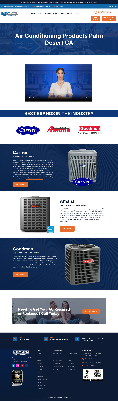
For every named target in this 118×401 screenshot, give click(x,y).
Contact (70, 13)
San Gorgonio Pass (59, 373)
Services (47, 13)
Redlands (71, 363)
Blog (63, 13)
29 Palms (55, 370)
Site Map (40, 389)
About (40, 13)
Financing (40, 366)
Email (51, 337)
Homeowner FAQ (42, 379)
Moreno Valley (58, 363)
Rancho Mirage (72, 354)
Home (33, 13)
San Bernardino (58, 366)
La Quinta (71, 357)
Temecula (71, 366)
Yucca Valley (72, 370)
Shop (39, 382)
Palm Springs (57, 354)
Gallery (56, 13)
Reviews (78, 13)
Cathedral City (57, 360)
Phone (20, 337)
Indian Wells (57, 357)
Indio (69, 360)
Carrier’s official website (34, 179)
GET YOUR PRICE (42, 385)
